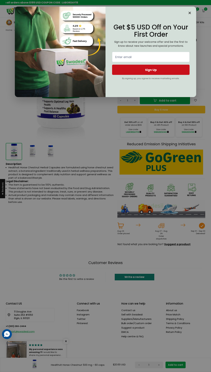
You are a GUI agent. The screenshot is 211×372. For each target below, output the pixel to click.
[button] (7, 334)
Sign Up (151, 70)
